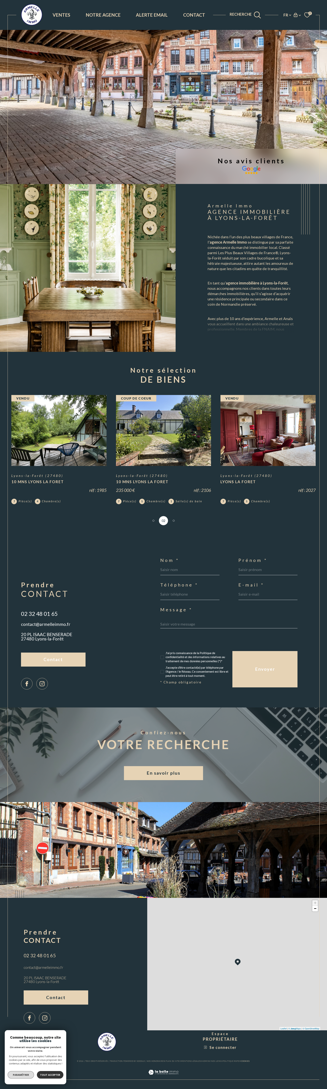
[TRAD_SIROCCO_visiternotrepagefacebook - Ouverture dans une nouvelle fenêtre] (27, 683)
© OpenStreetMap (311, 1028)
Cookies (245, 1061)
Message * (176, 610)
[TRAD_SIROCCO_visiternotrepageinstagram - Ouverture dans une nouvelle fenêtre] (42, 683)
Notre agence (103, 15)
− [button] (315, 908)
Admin (205, 1061)
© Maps (294, 1028)
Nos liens (216, 1061)
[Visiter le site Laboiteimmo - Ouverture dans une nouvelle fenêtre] (163, 1077)
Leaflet (283, 1028)
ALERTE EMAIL (152, 15)
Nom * (169, 560)
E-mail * (251, 585)
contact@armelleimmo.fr (45, 624)
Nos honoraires (155, 1061)
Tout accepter (50, 1075)
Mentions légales (191, 1061)
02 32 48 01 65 (39, 613)
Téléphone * (179, 585)
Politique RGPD (231, 1061)
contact (194, 15)
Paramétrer (21, 1075)
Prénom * (252, 560)
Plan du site (172, 1061)
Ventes (61, 15)
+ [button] (315, 902)
